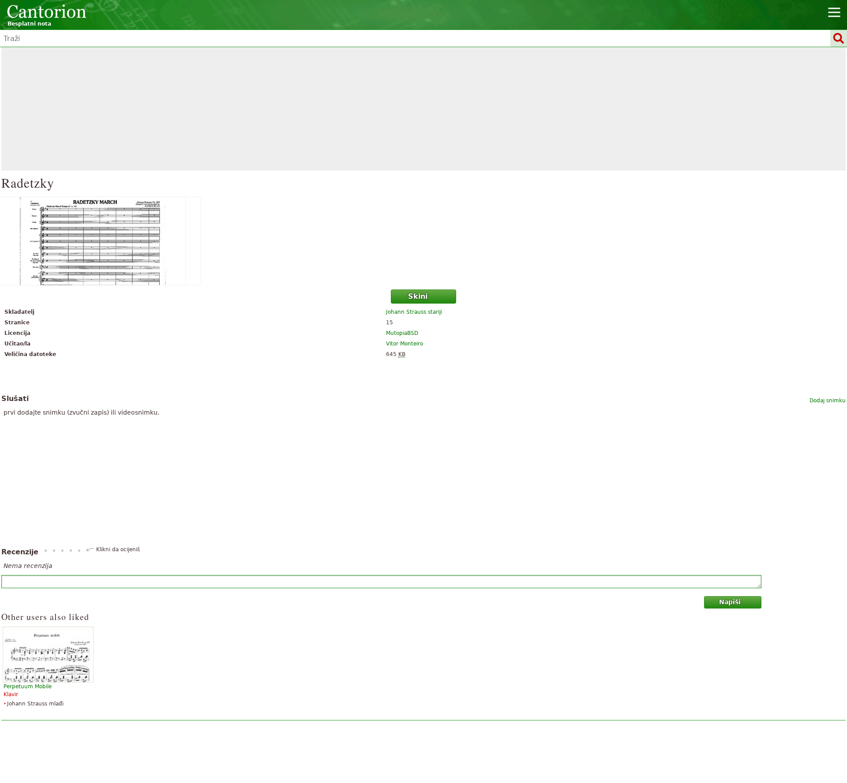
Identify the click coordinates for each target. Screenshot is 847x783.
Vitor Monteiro (404, 344)
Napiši (730, 601)
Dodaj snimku (828, 400)
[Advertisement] (423, 109)
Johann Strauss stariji (414, 312)
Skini (417, 296)
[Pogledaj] (423, 241)
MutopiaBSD (402, 333)
